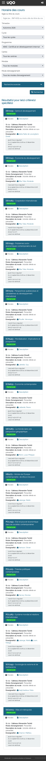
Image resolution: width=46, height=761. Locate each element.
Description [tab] (23, 119)
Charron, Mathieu (24, 733)
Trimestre (5, 23)
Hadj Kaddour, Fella (25, 690)
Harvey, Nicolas (24, 595)
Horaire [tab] (10, 119)
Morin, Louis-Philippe (26, 455)
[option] (21, 28)
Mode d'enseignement (11, 71)
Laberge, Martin (24, 500)
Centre (4, 52)
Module (5, 61)
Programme (7, 42)
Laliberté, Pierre (24, 407)
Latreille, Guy (23, 365)
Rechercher (38, 92)
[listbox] (23, 28)
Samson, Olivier (24, 547)
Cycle (4, 33)
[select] (42, 28)
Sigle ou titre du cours (11, 14)
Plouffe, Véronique (25, 319)
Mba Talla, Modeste (26, 181)
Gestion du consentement (40, 758)
